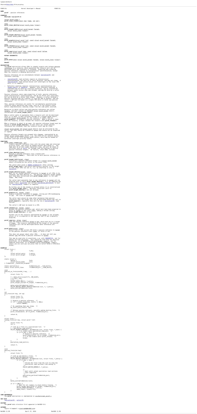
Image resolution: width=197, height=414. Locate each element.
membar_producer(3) (35, 165)
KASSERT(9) (49, 238)
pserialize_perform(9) (45, 183)
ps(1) (25, 148)
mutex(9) (24, 87)
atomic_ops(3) (13, 87)
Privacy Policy (9, 4)
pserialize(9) (46, 75)
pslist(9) (12, 169)
